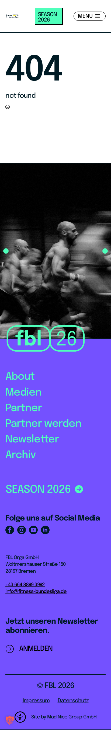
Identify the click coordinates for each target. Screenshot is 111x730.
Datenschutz (73, 701)
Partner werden (43, 424)
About (19, 377)
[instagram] (21, 530)
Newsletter (32, 439)
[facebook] (9, 530)
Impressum (36, 701)
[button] (6, 251)
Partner (23, 408)
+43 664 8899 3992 (25, 584)
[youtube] (33, 530)
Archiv (20, 455)
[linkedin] (45, 530)
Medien (23, 392)
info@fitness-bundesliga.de (36, 591)
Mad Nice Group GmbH (71, 717)
